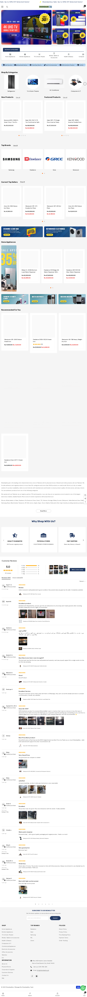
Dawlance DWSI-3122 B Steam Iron (42, 340)
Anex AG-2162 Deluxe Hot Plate (75, 207)
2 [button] (44, 173)
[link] (43, 65)
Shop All (22, 182)
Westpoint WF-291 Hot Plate (54, 207)
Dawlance (33, 170)
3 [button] (23, 135)
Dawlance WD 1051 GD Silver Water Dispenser (73, 271)
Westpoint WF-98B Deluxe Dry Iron (13, 384)
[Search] (7, 7)
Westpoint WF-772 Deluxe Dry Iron (42, 384)
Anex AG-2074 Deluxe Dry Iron (71, 422)
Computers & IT (76, 91)
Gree (54, 170)
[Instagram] (36, 976)
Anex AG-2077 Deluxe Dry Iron (14, 422)
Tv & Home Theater (33, 91)
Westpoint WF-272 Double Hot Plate (31, 207)
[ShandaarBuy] (11, 82)
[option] (26, 27)
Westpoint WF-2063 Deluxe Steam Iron (13, 340)
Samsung (11, 170)
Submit (55, 918)
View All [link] (15, 145)
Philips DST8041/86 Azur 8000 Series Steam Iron (42, 423)
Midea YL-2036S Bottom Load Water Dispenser (29, 271)
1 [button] (42, 173)
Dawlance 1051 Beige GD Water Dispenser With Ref (51, 271)
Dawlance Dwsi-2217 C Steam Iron (13, 461)
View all (18, 97)
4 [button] (25, 135)
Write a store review (77, 569)
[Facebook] (32, 976)
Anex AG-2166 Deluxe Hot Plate (10, 207)
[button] (84, 83)
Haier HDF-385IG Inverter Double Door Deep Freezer (74, 121)
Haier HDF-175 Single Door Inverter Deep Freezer (53, 121)
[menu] (2, 7)
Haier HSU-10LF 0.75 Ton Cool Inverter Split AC (32, 121)
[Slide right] (83, 540)
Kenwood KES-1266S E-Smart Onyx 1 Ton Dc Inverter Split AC (11, 121)
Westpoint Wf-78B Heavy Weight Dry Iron (72, 340)
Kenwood (76, 170)
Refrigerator (11, 91)
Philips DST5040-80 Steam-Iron (72, 383)
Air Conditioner (54, 90)
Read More (43, 511)
